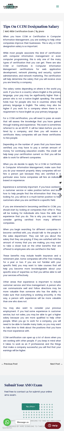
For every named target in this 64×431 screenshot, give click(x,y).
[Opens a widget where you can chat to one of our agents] (53, 426)
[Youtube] (60, 189)
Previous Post (9, 364)
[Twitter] (60, 183)
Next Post (56, 364)
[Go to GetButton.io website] (7, 428)
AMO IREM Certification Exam (19, 31)
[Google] (60, 195)
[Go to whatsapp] (7, 422)
